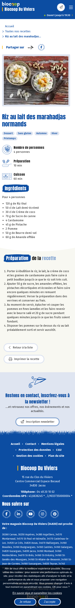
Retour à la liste (23, 347)
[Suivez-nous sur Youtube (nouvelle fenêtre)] (30, 514)
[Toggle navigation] (71, 8)
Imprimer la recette (26, 359)
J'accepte (49, 601)
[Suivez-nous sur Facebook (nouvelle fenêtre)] (6, 514)
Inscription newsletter (40, 421)
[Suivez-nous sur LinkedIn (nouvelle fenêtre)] (18, 514)
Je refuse (25, 601)
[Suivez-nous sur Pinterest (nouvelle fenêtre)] (54, 514)
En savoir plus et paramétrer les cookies (37, 593)
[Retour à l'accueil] (11, 4)
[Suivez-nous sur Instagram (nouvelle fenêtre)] (42, 514)
